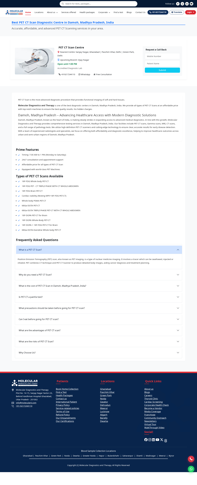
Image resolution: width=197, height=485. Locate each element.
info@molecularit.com (26, 402)
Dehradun (105, 405)
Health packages (87, 12)
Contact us (61, 398)
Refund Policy (63, 414)
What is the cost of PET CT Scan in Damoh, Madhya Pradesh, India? (52, 285)
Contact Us (140, 12)
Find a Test (61, 392)
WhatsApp (85, 74)
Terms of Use (62, 411)
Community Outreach (155, 417)
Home (28, 12)
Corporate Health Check (156, 405)
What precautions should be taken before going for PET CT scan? (52, 308)
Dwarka (104, 421)
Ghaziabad (105, 388)
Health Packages (64, 395)
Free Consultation (104, 74)
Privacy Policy (63, 405)
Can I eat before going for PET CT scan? (39, 319)
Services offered (68, 12)
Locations (39, 12)
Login (189, 12)
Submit (162, 70)
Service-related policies (67, 408)
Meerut (104, 408)
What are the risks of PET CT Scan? (36, 341)
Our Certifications (65, 421)
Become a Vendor (153, 408)
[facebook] (146, 440)
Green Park (106, 395)
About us (51, 12)
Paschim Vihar (107, 392)
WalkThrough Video (154, 427)
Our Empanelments (66, 417)
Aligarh (103, 414)
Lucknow (104, 411)
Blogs (129, 12)
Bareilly (103, 417)
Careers (148, 395)
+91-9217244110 (24, 406)
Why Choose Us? (27, 352)
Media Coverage (152, 411)
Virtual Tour (150, 424)
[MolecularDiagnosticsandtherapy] (157, 440)
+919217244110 (68, 74)
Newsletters (150, 421)
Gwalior (104, 401)
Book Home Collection (67, 388)
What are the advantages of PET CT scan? (39, 330)
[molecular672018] (161, 440)
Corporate (103, 12)
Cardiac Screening (153, 401)
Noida (103, 398)
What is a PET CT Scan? (30, 249)
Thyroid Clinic (151, 398)
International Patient (66, 401)
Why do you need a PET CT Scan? (35, 274)
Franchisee (149, 414)
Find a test (118, 12)
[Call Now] (191, 459)
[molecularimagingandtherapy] (149, 440)
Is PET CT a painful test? (31, 296)
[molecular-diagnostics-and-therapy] (153, 440)
